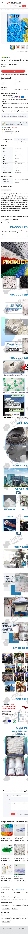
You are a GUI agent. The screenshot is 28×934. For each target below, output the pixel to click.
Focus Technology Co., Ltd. (17, 928)
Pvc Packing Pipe (6, 918)
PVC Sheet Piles (17, 892)
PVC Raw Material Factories (19, 915)
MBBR (2, 892)
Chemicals (7, 9)
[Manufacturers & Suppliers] (14, 2)
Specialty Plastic (5, 908)
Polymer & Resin (5, 905)
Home (2, 9)
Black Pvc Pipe (16, 918)
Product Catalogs (20, 889)
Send (13, 814)
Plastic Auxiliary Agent (16, 905)
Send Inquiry (13, 71)
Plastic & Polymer (13, 9)
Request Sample (23, 74)
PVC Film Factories (6, 915)
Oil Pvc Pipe (23, 918)
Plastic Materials (21, 9)
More (2, 924)
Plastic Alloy (14, 908)
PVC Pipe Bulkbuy (6, 921)
